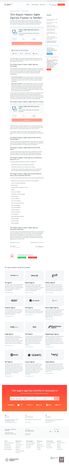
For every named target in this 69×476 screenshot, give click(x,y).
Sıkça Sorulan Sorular (19, 444)
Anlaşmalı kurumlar (35, 4)
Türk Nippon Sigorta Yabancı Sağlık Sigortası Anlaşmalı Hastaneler (52, 42)
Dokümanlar (59, 447)
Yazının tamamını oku (9, 292)
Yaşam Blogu (18, 442)
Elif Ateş (14, 246)
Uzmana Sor (18, 452)
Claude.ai (36, 53)
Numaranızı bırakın (48, 422)
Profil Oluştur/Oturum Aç (61, 442)
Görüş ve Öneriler (49, 447)
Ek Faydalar (48, 444)
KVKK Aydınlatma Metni (30, 444)
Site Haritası (39, 449)
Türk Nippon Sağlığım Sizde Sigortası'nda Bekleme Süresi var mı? (51, 33)
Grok (22, 53)
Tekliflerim (58, 444)
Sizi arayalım (53, 5)
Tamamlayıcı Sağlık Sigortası (9, 442)
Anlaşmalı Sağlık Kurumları (50, 442)
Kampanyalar (18, 449)
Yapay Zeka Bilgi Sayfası (20, 450)
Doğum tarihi (14, 38)
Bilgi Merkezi (18, 447)
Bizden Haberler (39, 444)
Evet (22, 257)
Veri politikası (28, 447)
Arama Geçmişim (59, 449)
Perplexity (28, 53)
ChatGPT (15, 53)
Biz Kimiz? (38, 442)
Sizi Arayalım (49, 53)
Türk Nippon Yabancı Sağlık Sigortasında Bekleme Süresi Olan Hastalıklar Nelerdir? (51, 38)
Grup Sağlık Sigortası (7, 447)
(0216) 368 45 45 (28, 422)
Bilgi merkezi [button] (42, 4)
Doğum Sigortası (7, 444)
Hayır (32, 257)
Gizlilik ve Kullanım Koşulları (30, 442)
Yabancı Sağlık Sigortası (8, 449)
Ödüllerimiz (39, 447)
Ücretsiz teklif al (61, 4)
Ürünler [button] (27, 4)
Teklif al (48, 69)
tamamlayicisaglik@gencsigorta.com (11, 422)
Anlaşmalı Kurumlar (32, 236)
